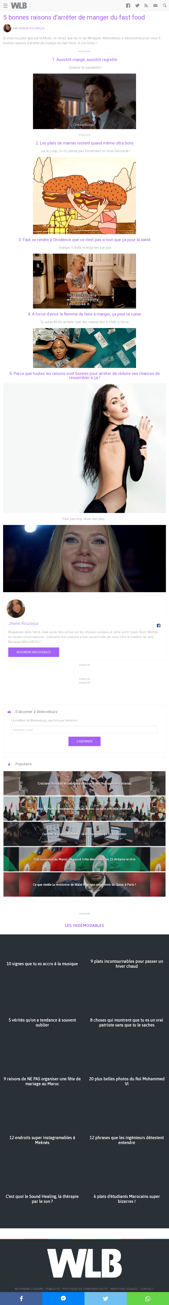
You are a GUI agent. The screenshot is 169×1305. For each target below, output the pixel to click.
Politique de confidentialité (85, 1288)
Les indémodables (84, 925)
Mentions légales (124, 1288)
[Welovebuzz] (19, 5)
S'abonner (84, 741)
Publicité (53, 1288)
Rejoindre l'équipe (29, 1288)
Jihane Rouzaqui (31, 28)
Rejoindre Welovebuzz (33, 652)
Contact (147, 1288)
